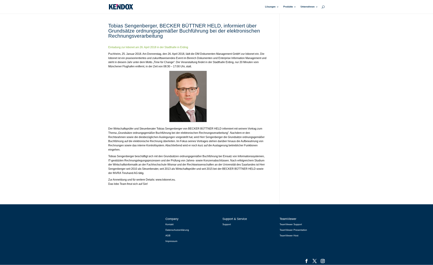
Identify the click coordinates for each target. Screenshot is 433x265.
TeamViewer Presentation (293, 230)
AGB (167, 235)
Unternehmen (308, 7)
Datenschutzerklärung (177, 230)
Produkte (288, 7)
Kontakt (169, 224)
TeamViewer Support (291, 224)
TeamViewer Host (289, 235)
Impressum (171, 241)
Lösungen (270, 7)
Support (226, 224)
